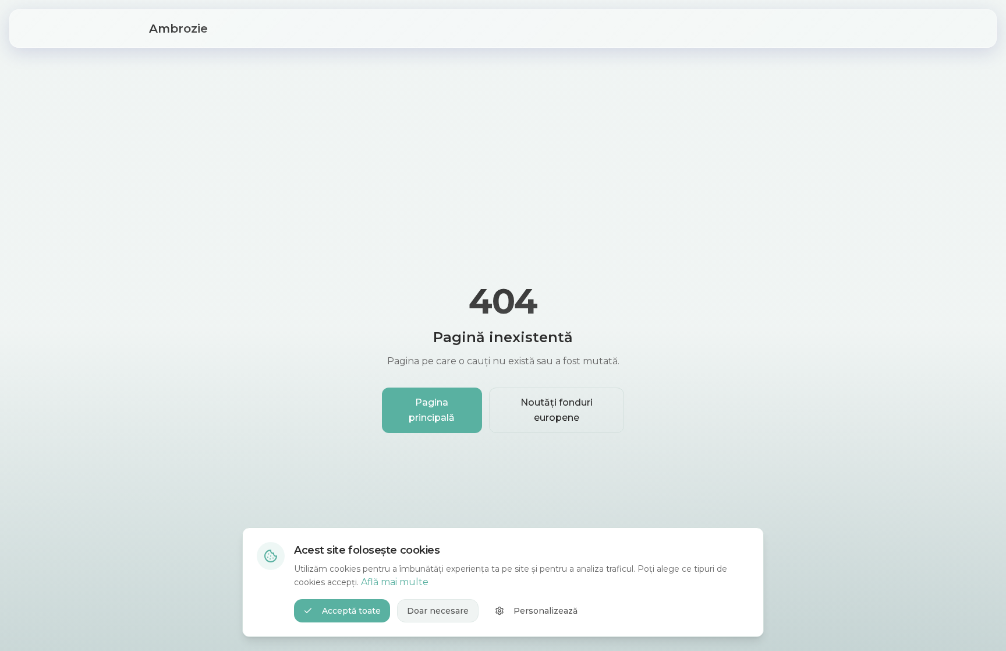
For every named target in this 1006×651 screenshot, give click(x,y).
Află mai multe (394, 581)
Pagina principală (432, 410)
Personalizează (545, 611)
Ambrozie (178, 29)
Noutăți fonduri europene (556, 410)
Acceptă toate (351, 611)
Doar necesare (438, 611)
